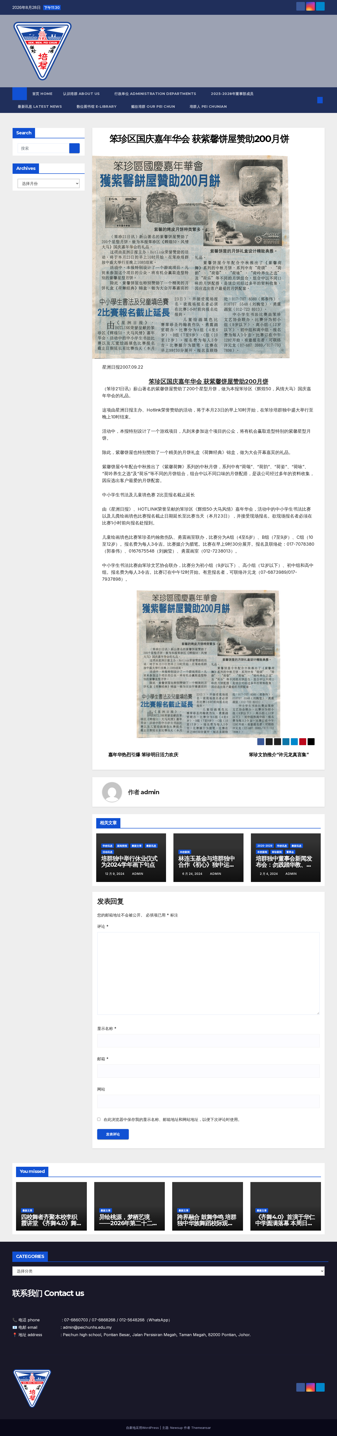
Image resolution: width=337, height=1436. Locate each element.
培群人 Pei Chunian (209, 106)
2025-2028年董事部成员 (232, 93)
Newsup (176, 1428)
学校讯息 (107, 845)
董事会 (290, 851)
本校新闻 (185, 851)
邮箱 (103, 1058)
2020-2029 (264, 845)
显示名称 (106, 1028)
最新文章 (137, 845)
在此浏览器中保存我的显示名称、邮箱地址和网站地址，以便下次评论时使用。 (173, 1119)
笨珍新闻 (277, 851)
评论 (103, 926)
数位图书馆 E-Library (97, 106)
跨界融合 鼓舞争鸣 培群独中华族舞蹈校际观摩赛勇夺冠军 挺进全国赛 (206, 1223)
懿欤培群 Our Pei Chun (153, 106)
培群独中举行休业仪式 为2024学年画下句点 (129, 861)
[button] (311, 100)
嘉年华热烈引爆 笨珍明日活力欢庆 (143, 754)
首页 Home (42, 93)
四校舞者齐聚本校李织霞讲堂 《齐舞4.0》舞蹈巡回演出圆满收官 (49, 1223)
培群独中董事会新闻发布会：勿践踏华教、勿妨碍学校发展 (284, 864)
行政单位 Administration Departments (155, 93)
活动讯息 (107, 851)
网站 (101, 1089)
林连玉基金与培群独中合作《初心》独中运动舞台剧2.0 (206, 864)
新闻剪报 (122, 845)
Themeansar (201, 1428)
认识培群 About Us (82, 93)
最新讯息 (151, 845)
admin (150, 792)
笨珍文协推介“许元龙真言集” (279, 754)
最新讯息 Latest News (40, 106)
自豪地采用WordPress (143, 1428)
